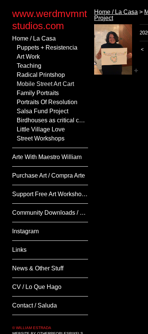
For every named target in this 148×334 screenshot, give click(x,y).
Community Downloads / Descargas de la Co (50, 212)
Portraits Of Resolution (47, 102)
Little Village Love (41, 129)
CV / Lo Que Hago (36, 287)
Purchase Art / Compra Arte (48, 175)
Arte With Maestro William (47, 157)
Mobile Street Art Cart (45, 84)
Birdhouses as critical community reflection (52, 120)
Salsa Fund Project (42, 111)
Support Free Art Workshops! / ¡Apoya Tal (50, 194)
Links (19, 250)
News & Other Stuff (37, 268)
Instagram (25, 231)
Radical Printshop (41, 75)
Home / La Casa (34, 38)
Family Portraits (38, 93)
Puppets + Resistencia (47, 47)
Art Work (28, 56)
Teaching (29, 65)
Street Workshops (41, 138)
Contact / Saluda (34, 305)
